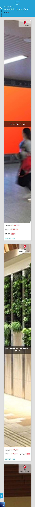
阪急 (1, 11)
